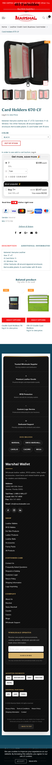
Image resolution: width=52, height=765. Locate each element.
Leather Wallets (11, 523)
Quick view (22, 291)
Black (7, 137)
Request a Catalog (13, 571)
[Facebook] (8, 510)
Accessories (10, 543)
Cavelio (8, 611)
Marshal (12, 217)
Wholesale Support (13, 622)
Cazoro (8, 615)
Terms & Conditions (23, 708)
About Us (9, 599)
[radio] (26, 170)
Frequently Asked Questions (16, 567)
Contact (23, 712)
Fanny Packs (10, 547)
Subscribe (26, 655)
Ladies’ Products (12, 535)
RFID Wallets (10, 527)
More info (33, 761)
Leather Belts (11, 539)
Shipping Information (13, 583)
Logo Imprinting (12, 586)
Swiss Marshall (11, 607)
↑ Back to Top (26, 726)
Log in (4, 115)
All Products (10, 551)
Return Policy (11, 579)
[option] (26, 64)
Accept (21, 761)
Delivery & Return (26, 226)
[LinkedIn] (20, 510)
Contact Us (10, 563)
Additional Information (36, 245)
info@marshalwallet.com (20, 504)
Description (9, 245)
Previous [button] (6, 65)
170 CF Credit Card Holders (35, 326)
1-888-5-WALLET (20, 494)
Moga (8, 618)
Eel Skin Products (12, 531)
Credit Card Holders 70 (12, 325)
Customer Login (12, 575)
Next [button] (42, 65)
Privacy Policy (10, 708)
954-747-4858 (16, 496)
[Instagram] (14, 510)
